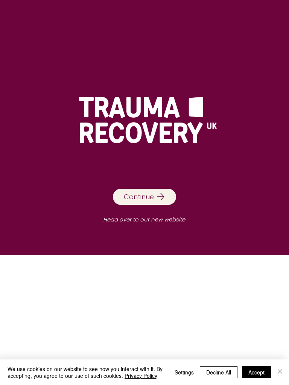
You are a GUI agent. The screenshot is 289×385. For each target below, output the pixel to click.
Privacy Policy (141, 375)
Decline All (218, 372)
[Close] (279, 372)
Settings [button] (184, 372)
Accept (256, 372)
